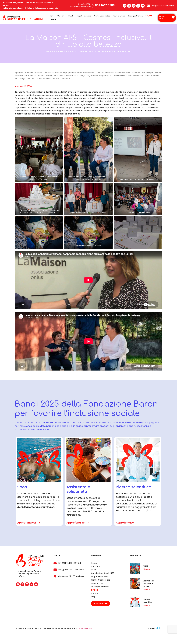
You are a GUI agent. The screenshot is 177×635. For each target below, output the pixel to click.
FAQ (93, 596)
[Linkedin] (134, 6)
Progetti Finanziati (83, 16)
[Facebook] (124, 6)
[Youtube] (143, 6)
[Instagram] (129, 6)
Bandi (70, 16)
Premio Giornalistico (102, 16)
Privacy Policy (85, 628)
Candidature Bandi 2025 (102, 573)
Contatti (53, 20)
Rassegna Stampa (135, 16)
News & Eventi (119, 16)
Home (52, 16)
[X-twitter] (138, 6)
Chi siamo (61, 16)
